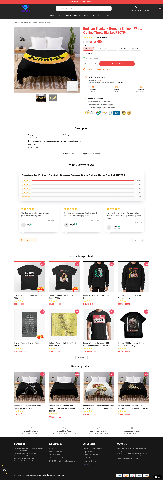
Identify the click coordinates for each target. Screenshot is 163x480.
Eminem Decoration (29, 22)
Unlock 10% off (4, 470)
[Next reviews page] (142, 240)
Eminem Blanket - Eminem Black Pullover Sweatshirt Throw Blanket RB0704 (62, 408)
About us (52, 448)
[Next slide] (76, 59)
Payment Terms (88, 452)
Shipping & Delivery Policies (92, 448)
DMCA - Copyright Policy (57, 458)
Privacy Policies (54, 455)
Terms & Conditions (55, 452)
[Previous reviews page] (132, 240)
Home (16, 22)
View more (81, 357)
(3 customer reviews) (100, 37)
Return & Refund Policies (91, 455)
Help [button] (159, 477)
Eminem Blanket (45, 22)
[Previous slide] (17, 59)
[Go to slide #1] (41, 98)
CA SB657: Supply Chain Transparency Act (63, 461)
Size (84, 45)
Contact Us (87, 458)
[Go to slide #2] (52, 98)
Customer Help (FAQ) (90, 461)
